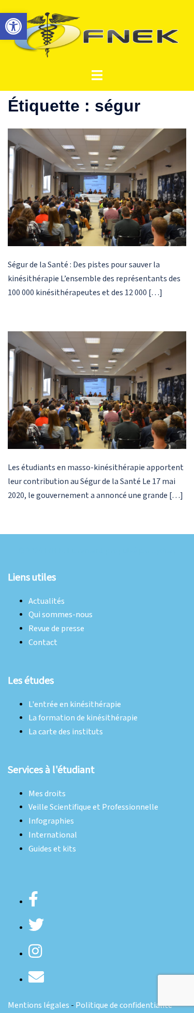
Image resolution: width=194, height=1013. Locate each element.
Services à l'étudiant (51, 770)
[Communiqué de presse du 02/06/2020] (97, 389)
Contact (42, 642)
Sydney (164, 550)
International (52, 835)
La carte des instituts (65, 732)
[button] (13, 26)
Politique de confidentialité (124, 1005)
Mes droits (47, 794)
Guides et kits (52, 849)
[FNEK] (97, 33)
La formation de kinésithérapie (83, 718)
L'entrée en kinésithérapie (74, 704)
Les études (31, 680)
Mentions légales (38, 1005)
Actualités (46, 601)
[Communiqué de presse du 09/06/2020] (97, 187)
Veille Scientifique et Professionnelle (93, 807)
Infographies (51, 821)
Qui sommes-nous (60, 614)
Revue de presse (56, 628)
